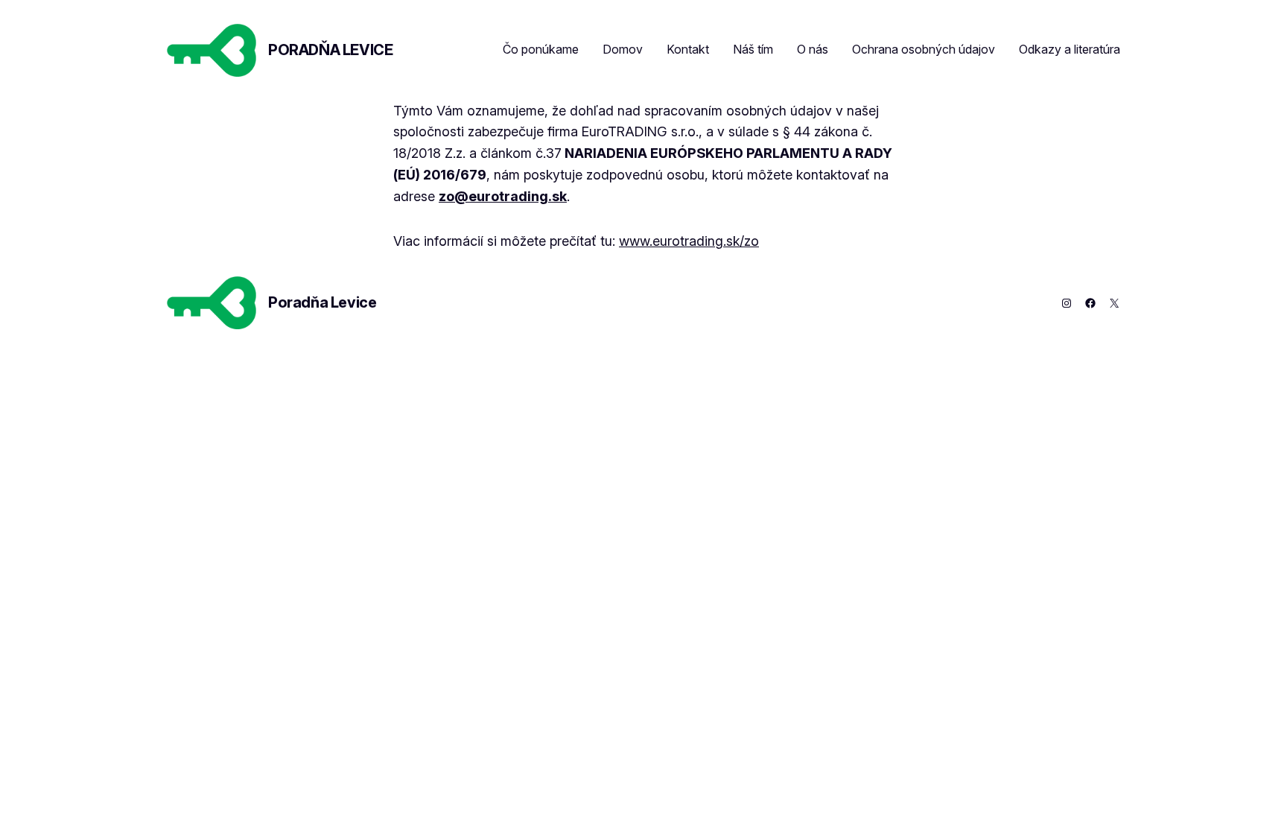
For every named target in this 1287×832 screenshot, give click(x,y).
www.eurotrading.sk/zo (689, 241)
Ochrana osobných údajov (923, 49)
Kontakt (688, 49)
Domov (623, 49)
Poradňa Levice (330, 50)
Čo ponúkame (541, 49)
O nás (812, 49)
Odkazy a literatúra (1069, 49)
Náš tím (753, 49)
